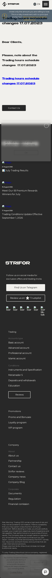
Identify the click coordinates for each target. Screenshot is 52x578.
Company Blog (16, 482)
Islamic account (17, 358)
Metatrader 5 (15, 375)
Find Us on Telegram (25, 287)
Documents (14, 493)
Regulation (14, 499)
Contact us (14, 466)
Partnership (14, 461)
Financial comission (18, 504)
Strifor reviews (16, 471)
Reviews (19, 394)
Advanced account (18, 348)
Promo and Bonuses (19, 417)
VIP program (15, 427)
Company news (16, 476)
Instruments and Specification (25, 369)
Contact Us (14, 108)
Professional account (20, 353)
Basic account (16, 342)
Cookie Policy (16, 572)
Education (14, 385)
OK (26, 153)
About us (13, 455)
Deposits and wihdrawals (21, 380)
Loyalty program (17, 422)
